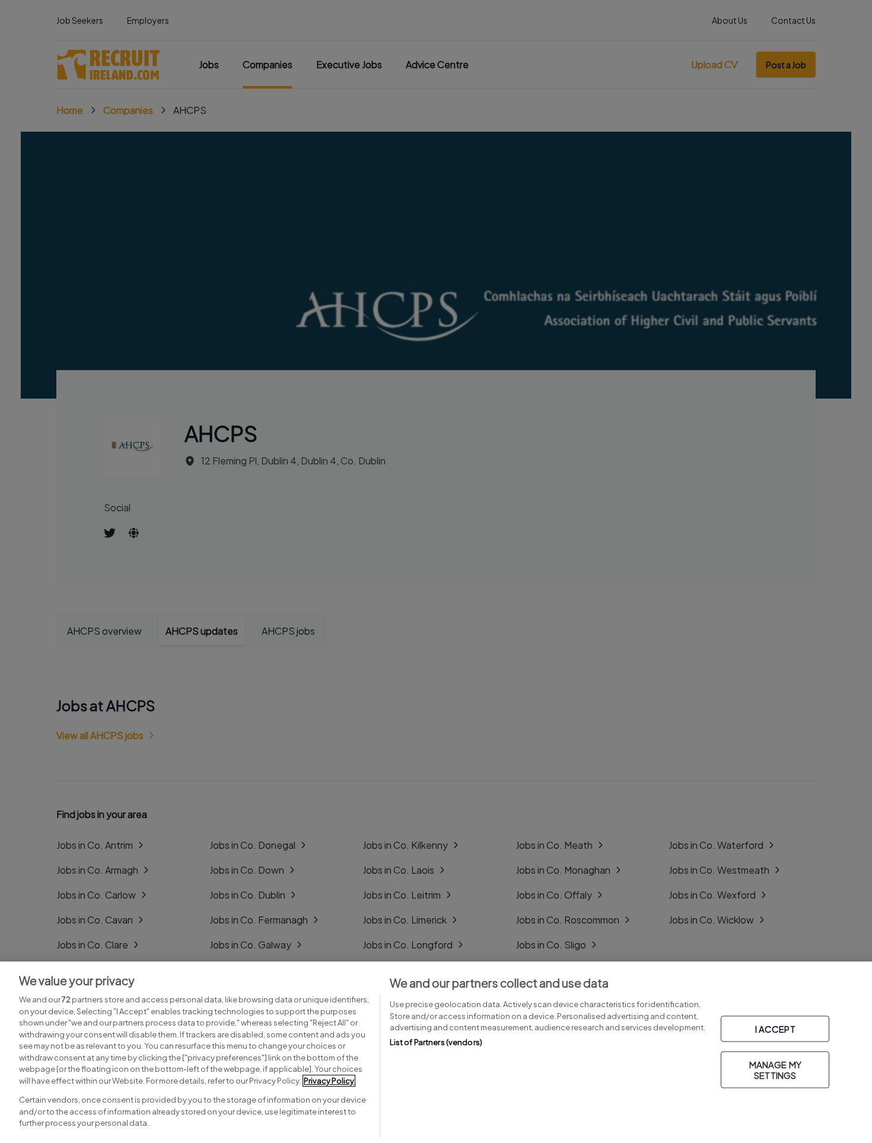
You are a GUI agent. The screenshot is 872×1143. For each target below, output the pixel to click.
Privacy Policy (329, 1080)
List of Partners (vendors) (436, 1042)
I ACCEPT (775, 1028)
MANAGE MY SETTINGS (775, 1070)
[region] (436, 1052)
